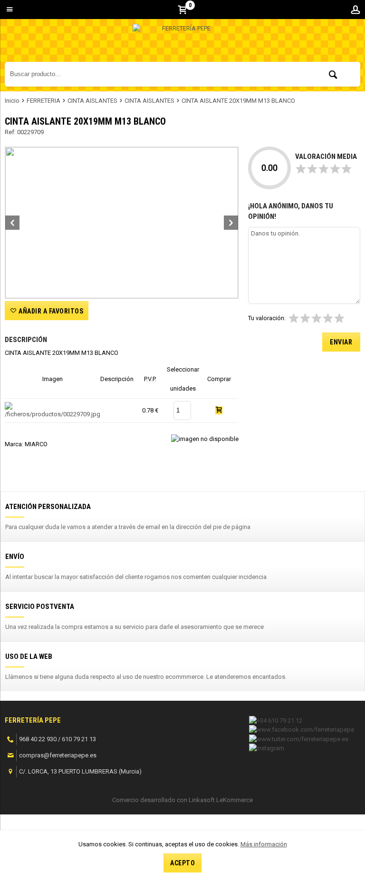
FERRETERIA (43, 100)
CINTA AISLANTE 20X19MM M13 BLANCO (238, 100)
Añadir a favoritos (50, 311)
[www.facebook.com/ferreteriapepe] (301, 728)
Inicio (12, 100)
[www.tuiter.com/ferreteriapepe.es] (298, 738)
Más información (263, 844)
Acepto (182, 863)
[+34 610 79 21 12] (275, 719)
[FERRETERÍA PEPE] (182, 43)
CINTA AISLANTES (92, 100)
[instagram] (266, 747)
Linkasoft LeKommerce (221, 800)
